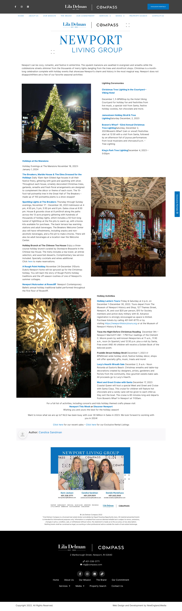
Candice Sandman (50, 432)
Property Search (138, 16)
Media (119, 16)
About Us (33, 16)
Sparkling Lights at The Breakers (39, 202)
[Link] (102, 574)
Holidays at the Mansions (35, 161)
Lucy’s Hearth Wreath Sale (111, 364)
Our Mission (49, 16)
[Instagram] (22, 7)
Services (103, 16)
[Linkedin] (28, 7)
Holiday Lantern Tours (108, 301)
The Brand (66, 16)
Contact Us (158, 16)
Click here (58, 424)
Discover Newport (103, 406)
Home (21, 16)
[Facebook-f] (15, 7)
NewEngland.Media (156, 605)
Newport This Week (79, 406)
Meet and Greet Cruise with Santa (114, 382)
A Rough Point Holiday (33, 266)
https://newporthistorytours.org (121, 323)
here (30, 261)
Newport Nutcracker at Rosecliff (39, 284)
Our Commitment (85, 16)
